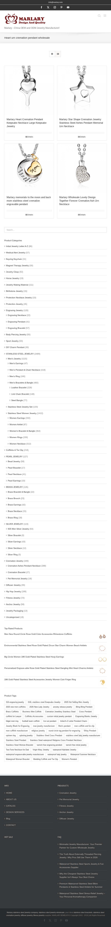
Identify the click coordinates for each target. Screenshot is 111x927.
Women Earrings (17, 418)
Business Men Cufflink (32, 712)
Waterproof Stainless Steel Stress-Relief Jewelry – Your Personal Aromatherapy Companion (82, 895)
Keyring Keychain (14, 259)
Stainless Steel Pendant (16, 740)
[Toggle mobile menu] (105, 15)
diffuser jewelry (27, 915)
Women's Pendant (69, 759)
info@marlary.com (55, 2)
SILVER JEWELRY (14, 524)
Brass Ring (13, 517)
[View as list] (58, 54)
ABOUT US (11, 799)
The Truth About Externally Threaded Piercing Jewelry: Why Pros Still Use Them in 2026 (80, 856)
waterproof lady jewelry (57, 755)
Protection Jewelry (14, 304)
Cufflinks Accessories (34, 716)
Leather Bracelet (18, 387)
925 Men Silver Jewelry (18, 529)
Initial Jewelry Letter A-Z (17, 246)
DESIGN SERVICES (15, 812)
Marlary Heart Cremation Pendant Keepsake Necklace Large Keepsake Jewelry (26, 123)
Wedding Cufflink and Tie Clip (45, 759)
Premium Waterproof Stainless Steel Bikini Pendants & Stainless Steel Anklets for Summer (80, 885)
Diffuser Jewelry (13, 585)
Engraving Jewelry (14, 310)
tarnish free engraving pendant (49, 745)
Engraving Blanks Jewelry (86, 716)
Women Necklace (18, 444)
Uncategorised (12, 617)
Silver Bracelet (14, 535)
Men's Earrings (16, 363)
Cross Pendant (85, 712)
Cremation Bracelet (16, 572)
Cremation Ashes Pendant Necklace (24, 566)
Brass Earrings (14, 505)
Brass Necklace (15, 511)
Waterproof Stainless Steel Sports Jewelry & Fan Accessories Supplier (81, 865)
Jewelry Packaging (14, 611)
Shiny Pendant (90, 731)
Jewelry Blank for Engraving (17, 726)
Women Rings (16, 437)
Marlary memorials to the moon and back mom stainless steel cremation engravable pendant (29, 201)
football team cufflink (31, 721)
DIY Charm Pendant (15, 347)
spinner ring (11, 736)
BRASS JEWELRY (14, 487)
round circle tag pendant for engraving (64, 731)
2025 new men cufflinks (16, 707)
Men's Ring (15, 376)
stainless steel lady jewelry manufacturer (83, 736)
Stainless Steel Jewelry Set (20, 407)
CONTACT (11, 825)
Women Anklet (16, 424)
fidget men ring (12, 721)
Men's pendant (64, 726)
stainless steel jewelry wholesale (51, 912)
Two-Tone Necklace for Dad (17, 750)
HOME (9, 793)
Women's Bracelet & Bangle (22, 431)
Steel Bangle (17, 400)
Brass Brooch (14, 498)
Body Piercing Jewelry (16, 334)
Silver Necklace (15, 548)
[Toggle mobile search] (99, 15)
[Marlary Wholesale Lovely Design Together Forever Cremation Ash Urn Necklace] (82, 168)
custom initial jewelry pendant (59, 716)
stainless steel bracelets (83, 912)
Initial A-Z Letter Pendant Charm (73, 721)
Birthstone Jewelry (14, 291)
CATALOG (10, 806)
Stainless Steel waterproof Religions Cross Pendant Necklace (56, 740)
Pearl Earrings (14, 481)
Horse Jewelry (12, 278)
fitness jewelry (39, 915)
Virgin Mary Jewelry (41, 750)
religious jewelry (38, 731)
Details (30, 137)
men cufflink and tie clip (84, 726)
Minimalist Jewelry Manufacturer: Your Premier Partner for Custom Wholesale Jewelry (80, 846)
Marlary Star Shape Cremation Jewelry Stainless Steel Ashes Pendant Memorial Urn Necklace (81, 123)
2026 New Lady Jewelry (39, 707)
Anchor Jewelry (13, 604)
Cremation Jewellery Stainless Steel (60, 712)
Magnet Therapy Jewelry (17, 265)
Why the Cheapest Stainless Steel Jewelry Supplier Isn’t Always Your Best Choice (78, 875)
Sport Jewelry (12, 341)
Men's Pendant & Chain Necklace (25, 370)
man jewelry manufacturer (44, 726)
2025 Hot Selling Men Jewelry (76, 702)
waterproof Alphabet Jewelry (64, 750)
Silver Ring (13, 554)
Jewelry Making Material (17, 285)
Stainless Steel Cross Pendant (49, 736)
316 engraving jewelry (15, 702)
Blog (8, 818)
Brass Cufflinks (12, 712)
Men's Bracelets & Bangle (21, 382)
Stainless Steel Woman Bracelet (19, 745)
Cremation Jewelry (14, 561)
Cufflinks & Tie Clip (14, 450)
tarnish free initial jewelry (76, 745)
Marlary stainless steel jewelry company (22, 912)
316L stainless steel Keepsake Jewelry (44, 702)
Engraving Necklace (17, 315)
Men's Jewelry (14, 358)
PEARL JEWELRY (14, 456)
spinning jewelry (26, 736)
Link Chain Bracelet (20, 394)
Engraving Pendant (16, 322)
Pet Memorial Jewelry (17, 578)
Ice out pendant (49, 721)
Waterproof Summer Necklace (83, 755)
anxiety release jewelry (62, 707)
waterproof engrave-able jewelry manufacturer (25, 755)
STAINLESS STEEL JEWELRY (20, 354)
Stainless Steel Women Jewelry (22, 413)
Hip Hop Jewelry (13, 591)
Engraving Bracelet (16, 328)
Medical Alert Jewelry (15, 252)
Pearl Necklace (15, 474)
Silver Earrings (14, 541)
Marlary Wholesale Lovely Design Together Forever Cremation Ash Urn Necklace (79, 201)
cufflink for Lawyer (13, 716)
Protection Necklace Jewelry (19, 297)
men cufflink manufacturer (17, 731)
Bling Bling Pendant (84, 707)
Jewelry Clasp (12, 272)
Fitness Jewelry (13, 598)
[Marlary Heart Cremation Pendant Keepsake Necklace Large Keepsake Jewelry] (29, 90)
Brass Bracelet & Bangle (19, 492)
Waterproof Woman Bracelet (17, 759)
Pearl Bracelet (14, 468)
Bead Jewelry (14, 461)
